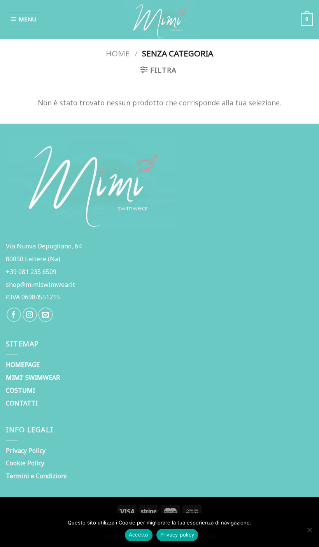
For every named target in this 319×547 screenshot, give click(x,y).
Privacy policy (177, 534)
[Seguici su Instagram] (30, 315)
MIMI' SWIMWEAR (33, 377)
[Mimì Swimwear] (159, 19)
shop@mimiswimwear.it (40, 284)
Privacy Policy (26, 450)
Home (118, 53)
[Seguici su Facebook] (14, 315)
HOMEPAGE (23, 364)
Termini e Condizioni (36, 476)
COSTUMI (20, 390)
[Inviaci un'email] (45, 315)
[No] (309, 532)
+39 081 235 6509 (31, 271)
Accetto (139, 534)
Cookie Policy (25, 463)
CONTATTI (22, 403)
